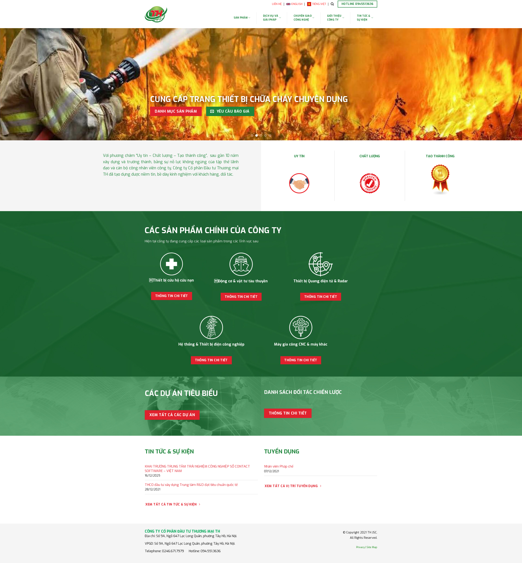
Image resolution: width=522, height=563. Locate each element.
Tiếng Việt (319, 4)
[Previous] (15, 84)
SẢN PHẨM (241, 17)
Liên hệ (277, 4)
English (296, 4)
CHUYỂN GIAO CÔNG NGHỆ (303, 17)
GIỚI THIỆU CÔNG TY (334, 17)
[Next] (506, 84)
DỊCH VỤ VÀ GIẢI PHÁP (270, 17)
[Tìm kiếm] (332, 4)
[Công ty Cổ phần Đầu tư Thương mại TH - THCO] (169, 14)
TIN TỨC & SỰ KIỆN (363, 17)
